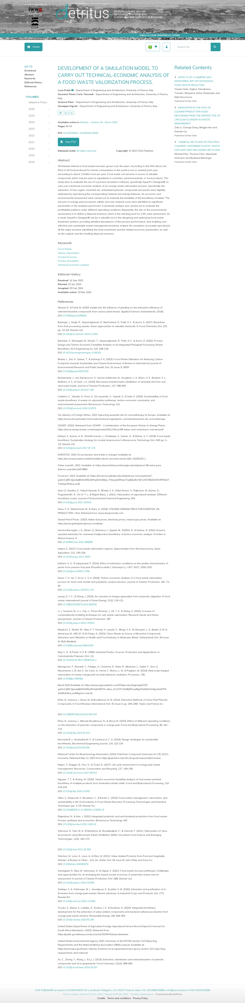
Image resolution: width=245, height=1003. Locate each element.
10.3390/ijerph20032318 (75, 371)
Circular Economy (67, 257)
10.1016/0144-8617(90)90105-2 (79, 659)
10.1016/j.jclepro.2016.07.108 (78, 389)
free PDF (70, 141)
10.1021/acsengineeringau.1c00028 (81, 352)
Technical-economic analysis (73, 264)
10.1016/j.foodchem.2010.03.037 (80, 967)
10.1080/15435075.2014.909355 (79, 604)
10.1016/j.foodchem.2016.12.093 (80, 334)
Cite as (67, 113)
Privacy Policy (140, 998)
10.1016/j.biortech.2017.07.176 (78, 447)
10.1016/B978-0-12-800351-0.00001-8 (83, 809)
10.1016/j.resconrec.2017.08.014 (79, 772)
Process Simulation (68, 260)
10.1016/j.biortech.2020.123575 (79, 408)
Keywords (29, 78)
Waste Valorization (68, 253)
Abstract (29, 74)
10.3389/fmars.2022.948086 (77, 542)
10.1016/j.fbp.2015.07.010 (76, 732)
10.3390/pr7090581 (72, 678)
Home (36, 46)
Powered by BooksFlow (169, 994)
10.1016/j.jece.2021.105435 (76, 502)
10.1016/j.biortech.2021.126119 (79, 824)
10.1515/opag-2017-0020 (76, 556)
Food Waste (65, 248)
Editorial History (33, 82)
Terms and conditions (119, 998)
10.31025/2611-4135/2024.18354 (80, 132)
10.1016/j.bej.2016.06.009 (75, 747)
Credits (101, 998)
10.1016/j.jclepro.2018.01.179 (78, 589)
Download (30, 70)
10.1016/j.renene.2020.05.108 (78, 919)
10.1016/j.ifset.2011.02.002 (76, 849)
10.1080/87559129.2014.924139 (79, 714)
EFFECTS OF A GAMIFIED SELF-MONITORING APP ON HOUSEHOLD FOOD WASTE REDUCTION (193, 81)
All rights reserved (86, 150)
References (30, 86)
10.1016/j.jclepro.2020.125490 (78, 882)
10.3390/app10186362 (74, 315)
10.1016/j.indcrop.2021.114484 (78, 901)
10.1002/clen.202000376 (75, 864)
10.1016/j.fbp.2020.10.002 (76, 791)
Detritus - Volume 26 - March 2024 (99, 122)
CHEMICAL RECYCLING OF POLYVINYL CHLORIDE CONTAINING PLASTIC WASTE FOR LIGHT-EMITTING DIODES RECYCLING (197, 145)
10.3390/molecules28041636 (77, 645)
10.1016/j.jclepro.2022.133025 (78, 622)
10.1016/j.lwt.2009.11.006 (76, 571)
